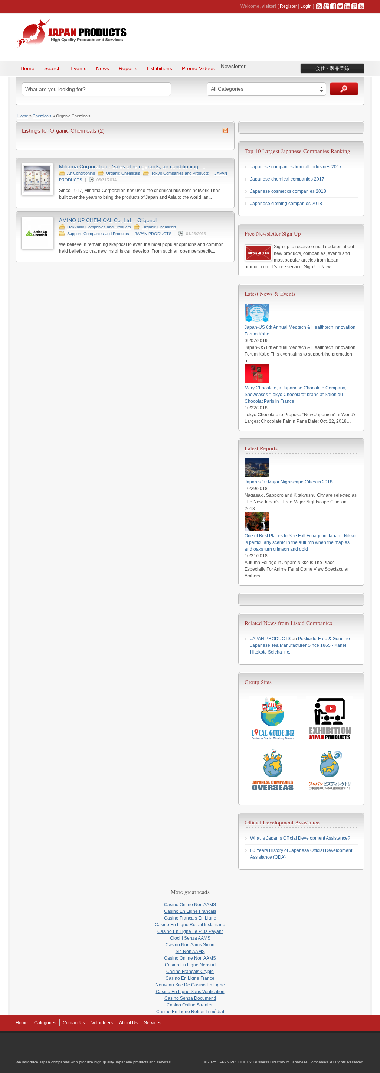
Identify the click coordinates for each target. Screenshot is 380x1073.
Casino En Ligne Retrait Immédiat (190, 1011)
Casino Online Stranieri (190, 1005)
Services (152, 1022)
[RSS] (319, 6)
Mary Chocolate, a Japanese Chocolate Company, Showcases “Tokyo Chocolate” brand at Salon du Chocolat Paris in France (295, 394)
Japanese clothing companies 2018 (286, 203)
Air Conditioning (81, 173)
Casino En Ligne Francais (190, 911)
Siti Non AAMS (190, 951)
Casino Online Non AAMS (190, 904)
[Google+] (326, 6)
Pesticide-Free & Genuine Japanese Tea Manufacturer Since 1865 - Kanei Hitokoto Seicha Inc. (300, 645)
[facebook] (333, 6)
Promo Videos (198, 68)
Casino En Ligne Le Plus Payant (190, 931)
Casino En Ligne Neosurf (190, 964)
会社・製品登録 (332, 68)
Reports (128, 68)
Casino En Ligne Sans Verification (190, 991)
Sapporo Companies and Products (98, 233)
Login (306, 6)
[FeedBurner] (361, 6)
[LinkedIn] (347, 6)
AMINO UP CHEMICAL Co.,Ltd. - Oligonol (108, 220)
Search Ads (344, 88)
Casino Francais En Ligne (190, 918)
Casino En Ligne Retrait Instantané (190, 924)
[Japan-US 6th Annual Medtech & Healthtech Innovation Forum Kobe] (257, 320)
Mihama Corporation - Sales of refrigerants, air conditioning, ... (132, 166)
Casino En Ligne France (190, 978)
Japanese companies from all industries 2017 (296, 166)
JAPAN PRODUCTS (153, 233)
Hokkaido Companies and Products (99, 227)
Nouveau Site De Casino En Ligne (190, 985)
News (102, 68)
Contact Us (74, 1022)
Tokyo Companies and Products (180, 173)
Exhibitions (159, 68)
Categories (45, 1022)
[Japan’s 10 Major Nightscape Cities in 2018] (257, 475)
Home (27, 68)
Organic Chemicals (123, 173)
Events (78, 68)
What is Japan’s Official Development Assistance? (300, 838)
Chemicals (42, 116)
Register (288, 6)
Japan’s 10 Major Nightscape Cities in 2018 (288, 481)
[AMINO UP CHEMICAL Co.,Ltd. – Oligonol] (37, 247)
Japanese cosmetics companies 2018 (288, 191)
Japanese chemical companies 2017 (287, 179)
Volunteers (102, 1022)
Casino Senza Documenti (190, 998)
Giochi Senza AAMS (190, 938)
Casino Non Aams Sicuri (190, 944)
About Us (128, 1022)
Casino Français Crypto (190, 971)
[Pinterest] (354, 6)
